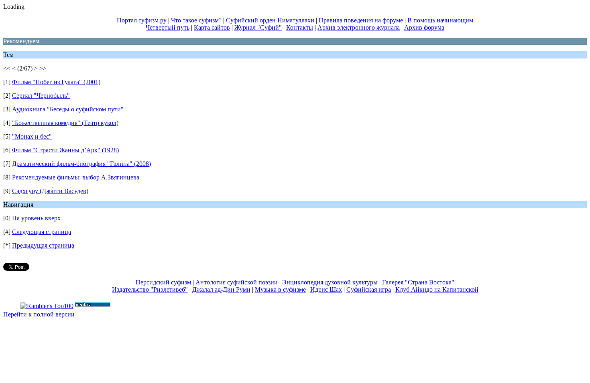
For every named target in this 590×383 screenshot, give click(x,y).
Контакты (299, 27)
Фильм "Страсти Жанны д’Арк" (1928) (65, 150)
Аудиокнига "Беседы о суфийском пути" (68, 109)
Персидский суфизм (163, 282)
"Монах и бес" (32, 136)
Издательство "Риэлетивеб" (150, 289)
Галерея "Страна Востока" (418, 282)
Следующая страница (41, 231)
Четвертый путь (167, 27)
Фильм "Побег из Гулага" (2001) (56, 82)
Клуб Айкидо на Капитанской (436, 289)
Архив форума (424, 27)
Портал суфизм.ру (142, 20)
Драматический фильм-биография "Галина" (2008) (81, 163)
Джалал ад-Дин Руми (221, 289)
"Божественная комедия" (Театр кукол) (65, 122)
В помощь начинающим (440, 20)
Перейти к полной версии (39, 314)
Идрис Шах (326, 289)
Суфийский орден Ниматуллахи (270, 20)
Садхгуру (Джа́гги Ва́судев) (50, 190)
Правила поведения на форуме (361, 20)
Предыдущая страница (43, 245)
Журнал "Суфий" (258, 27)
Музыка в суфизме (280, 289)
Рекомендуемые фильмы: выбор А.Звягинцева (75, 177)
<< (6, 68)
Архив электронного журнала (358, 27)
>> (43, 68)
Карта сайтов (212, 27)
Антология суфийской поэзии (236, 282)
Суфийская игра (368, 289)
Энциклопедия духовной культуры (330, 282)
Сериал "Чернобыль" (41, 95)
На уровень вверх (36, 218)
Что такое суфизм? (197, 20)
